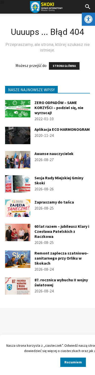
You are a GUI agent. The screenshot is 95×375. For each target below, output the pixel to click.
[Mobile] (2, 2)
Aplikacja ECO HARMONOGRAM (62, 129)
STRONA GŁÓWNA (64, 66)
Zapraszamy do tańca (54, 202)
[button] (88, 19)
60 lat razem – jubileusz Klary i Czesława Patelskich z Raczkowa (61, 231)
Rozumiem (73, 362)
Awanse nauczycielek (53, 153)
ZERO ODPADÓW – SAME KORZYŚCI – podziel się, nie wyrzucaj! (58, 107)
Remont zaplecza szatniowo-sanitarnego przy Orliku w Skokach (61, 258)
